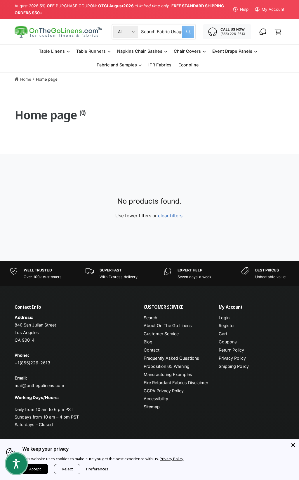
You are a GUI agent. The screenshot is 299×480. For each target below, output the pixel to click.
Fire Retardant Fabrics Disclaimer (176, 382)
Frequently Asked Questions (171, 358)
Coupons (228, 342)
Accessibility (156, 398)
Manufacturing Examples (168, 374)
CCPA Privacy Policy (164, 390)
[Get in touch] (262, 31)
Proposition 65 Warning (167, 366)
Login (224, 317)
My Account (273, 9)
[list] (149, 273)
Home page (47, 79)
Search (150, 317)
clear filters (170, 215)
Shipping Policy (234, 366)
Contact (151, 350)
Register (227, 325)
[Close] (293, 445)
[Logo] (59, 32)
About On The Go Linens (168, 325)
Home (25, 79)
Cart (223, 333)
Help (244, 9)
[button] (278, 31)
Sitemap (152, 407)
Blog (148, 342)
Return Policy (231, 350)
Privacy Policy (232, 358)
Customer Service (161, 333)
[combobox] (168, 31)
